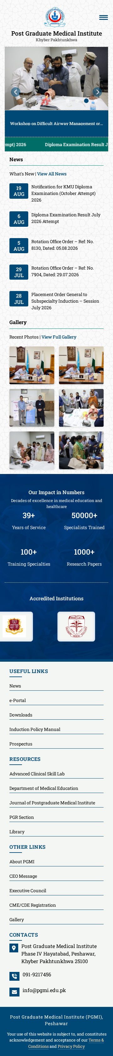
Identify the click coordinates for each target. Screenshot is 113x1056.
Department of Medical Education (43, 788)
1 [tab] (67, 101)
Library (16, 832)
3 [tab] (86, 101)
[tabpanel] (56, 92)
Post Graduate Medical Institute (56, 35)
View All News (52, 174)
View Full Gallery (59, 337)
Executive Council (27, 890)
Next (97, 92)
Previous (15, 92)
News (15, 686)
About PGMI (22, 862)
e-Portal (17, 700)
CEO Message (23, 876)
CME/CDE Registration (32, 905)
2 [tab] (77, 101)
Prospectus (20, 744)
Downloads (20, 715)
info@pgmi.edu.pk (44, 990)
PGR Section (21, 817)
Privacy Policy (71, 1046)
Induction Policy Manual (34, 729)
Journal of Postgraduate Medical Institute (52, 803)
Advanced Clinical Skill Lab (37, 774)
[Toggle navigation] (103, 17)
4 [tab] (96, 101)
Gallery (16, 919)
